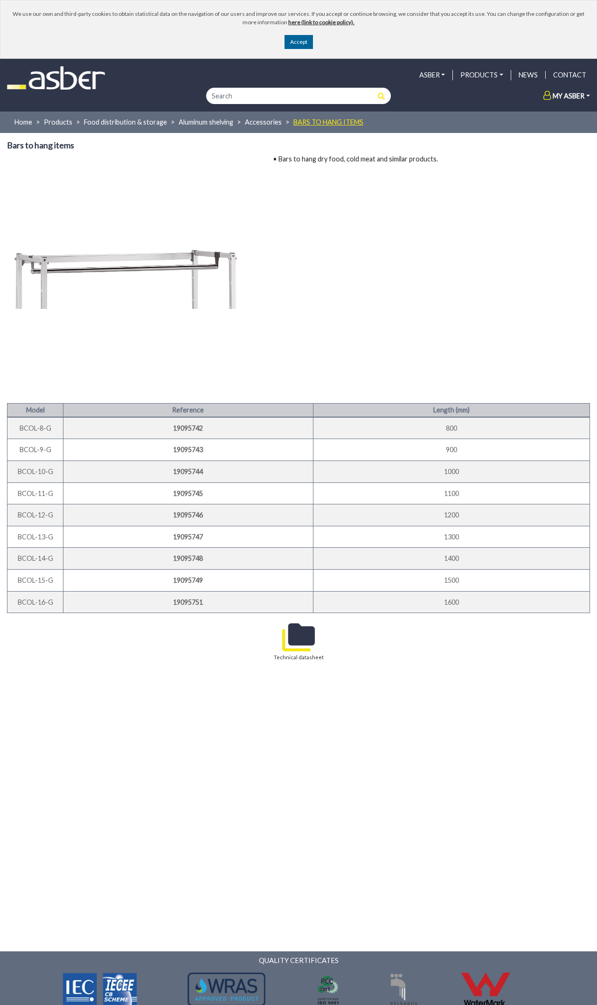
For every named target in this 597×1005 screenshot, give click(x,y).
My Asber (568, 96)
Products (58, 122)
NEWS (528, 75)
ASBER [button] (429, 75)
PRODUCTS (479, 75)
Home (23, 122)
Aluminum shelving (206, 122)
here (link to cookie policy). (321, 22)
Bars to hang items (328, 122)
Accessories (263, 122)
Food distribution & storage (125, 122)
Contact (569, 75)
